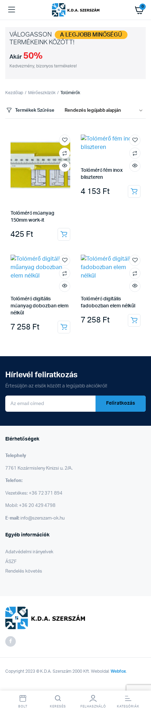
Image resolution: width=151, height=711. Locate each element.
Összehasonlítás (64, 153)
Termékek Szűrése (34, 110)
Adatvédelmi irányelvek (29, 552)
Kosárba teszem (64, 234)
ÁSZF (11, 562)
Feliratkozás (120, 403)
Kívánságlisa (64, 140)
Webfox (118, 671)
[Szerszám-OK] (75, 10)
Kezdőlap (14, 93)
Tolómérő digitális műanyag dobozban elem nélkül (39, 305)
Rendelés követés (23, 571)
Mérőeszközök (42, 93)
